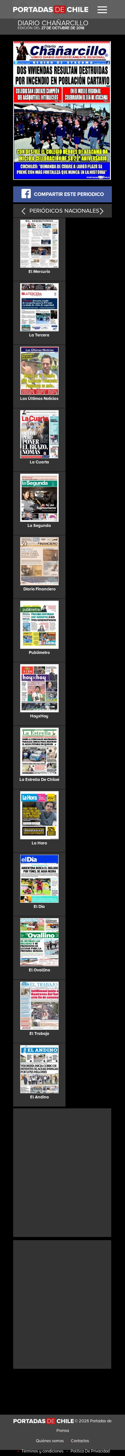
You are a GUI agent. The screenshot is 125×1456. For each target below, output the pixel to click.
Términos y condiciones (42, 1451)
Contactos (80, 1440)
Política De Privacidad (90, 1451)
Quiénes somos (50, 1440)
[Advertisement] (62, 1171)
